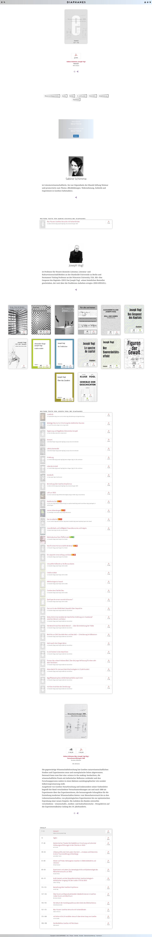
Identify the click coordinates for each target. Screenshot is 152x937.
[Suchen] (4, 2)
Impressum (99, 935)
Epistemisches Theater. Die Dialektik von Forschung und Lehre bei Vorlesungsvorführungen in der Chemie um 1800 (74, 844)
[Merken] (74, 72)
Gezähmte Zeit (52, 501)
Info (68, 935)
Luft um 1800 (51, 492)
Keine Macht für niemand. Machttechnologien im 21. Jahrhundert (68, 669)
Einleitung (50, 457)
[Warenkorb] (150, 2)
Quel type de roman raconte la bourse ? (60, 599)
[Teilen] (77, 72)
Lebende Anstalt (52, 466)
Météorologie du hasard (55, 581)
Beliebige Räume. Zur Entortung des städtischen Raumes (65, 423)
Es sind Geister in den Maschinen (57, 651)
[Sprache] (147, 2)
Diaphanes (76, 2)
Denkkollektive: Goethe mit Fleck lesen (65, 923)
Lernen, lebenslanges (54, 510)
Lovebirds (50, 414)
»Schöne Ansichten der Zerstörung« (58, 686)
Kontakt (81, 935)
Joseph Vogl (81, 61)
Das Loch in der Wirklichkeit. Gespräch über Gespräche (64, 608)
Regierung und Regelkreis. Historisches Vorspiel (62, 431)
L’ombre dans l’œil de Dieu (55, 590)
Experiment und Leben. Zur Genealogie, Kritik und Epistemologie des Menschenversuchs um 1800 (75, 870)
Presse (71, 935)
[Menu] (2, 2)
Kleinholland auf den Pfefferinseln (58, 537)
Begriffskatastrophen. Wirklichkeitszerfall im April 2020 (65, 678)
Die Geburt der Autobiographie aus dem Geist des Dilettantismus (74, 902)
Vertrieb (76, 935)
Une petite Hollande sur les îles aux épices (60, 563)
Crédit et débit (52, 572)
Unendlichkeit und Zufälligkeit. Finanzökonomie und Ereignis (66, 528)
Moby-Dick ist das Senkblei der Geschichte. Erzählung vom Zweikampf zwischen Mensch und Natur (69, 618)
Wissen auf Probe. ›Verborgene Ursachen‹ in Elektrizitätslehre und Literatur (74, 861)
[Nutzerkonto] (145, 2)
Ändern (76, 136)
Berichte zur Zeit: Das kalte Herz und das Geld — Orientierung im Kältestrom (72, 634)
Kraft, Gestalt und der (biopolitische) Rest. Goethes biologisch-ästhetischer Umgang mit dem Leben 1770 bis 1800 (73, 879)
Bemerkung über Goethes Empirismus (59, 483)
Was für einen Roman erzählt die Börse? (60, 545)
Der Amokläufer (52, 519)
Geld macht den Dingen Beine (56, 643)
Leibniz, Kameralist (53, 448)
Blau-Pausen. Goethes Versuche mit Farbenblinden (63, 221)
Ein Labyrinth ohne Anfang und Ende (59, 554)
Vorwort (49, 439)
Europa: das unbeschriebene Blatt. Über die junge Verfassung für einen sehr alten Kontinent (71, 661)
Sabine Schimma (72, 61)
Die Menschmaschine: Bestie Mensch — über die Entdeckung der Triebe (70, 625)
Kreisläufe (50, 475)
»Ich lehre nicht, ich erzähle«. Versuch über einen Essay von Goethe (74, 916)
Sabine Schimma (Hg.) (70, 756)
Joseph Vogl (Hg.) (83, 756)
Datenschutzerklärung (89, 935)
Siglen (55, 838)
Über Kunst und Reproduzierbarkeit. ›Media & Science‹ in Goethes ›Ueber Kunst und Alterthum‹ (74, 895)
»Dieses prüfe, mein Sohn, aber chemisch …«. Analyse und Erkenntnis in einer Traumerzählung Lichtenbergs (75, 853)
